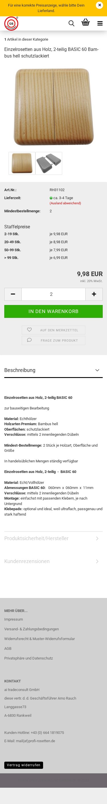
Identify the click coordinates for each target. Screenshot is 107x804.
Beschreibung (19, 370)
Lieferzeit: (12, 198)
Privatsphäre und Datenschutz (28, 658)
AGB (7, 648)
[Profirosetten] (9, 23)
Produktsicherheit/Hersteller (36, 538)
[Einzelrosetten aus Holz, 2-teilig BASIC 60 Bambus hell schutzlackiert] (53, 107)
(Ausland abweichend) (65, 203)
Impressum (13, 619)
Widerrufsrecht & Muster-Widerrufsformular (39, 639)
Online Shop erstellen (35, 780)
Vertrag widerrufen (24, 765)
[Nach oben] (91, 795)
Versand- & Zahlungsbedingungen (31, 629)
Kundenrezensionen (27, 561)
